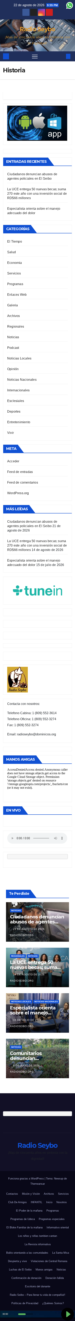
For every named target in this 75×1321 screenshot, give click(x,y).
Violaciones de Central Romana (49, 1261)
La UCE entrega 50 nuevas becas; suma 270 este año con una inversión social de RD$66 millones (37, 193)
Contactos (12, 1193)
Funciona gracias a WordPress (26, 1178)
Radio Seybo (37, 29)
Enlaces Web (17, 294)
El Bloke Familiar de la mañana (24, 1227)
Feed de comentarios (22, 482)
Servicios (14, 273)
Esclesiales (15, 401)
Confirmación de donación (26, 1277)
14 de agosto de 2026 (29, 974)
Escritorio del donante (37, 1286)
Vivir (10, 432)
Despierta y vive (17, 1261)
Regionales (15, 326)
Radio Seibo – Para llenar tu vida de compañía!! (37, 1294)
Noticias (13, 337)
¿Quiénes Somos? (53, 1303)
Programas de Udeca (22, 1219)
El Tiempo (14, 241)
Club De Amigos (17, 1202)
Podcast (13, 347)
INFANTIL (36, 1202)
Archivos (13, 316)
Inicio (49, 1202)
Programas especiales (52, 1219)
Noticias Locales (19, 358)
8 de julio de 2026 (27, 1065)
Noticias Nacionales (22, 379)
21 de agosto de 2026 (29, 929)
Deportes (14, 411)
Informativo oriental (58, 1227)
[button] (61, 56)
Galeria (12, 305)
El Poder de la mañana (29, 1210)
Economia (14, 262)
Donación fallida (54, 1277)
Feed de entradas (20, 472)
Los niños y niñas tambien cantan (37, 1235)
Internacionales (18, 390)
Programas (15, 284)
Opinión (13, 369)
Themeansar (37, 1183)
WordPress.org (18, 493)
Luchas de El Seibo (20, 1269)
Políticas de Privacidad (24, 1303)
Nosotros (61, 1202)
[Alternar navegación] (34, 56)
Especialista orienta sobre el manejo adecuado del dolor (33, 1013)
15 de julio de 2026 (27, 1020)
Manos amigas (44, 1269)
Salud (11, 252)
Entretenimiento (18, 422)
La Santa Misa (60, 1252)
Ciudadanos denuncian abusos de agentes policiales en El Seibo (37, 922)
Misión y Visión (31, 1193)
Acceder (13, 461)
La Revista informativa (38, 1244)
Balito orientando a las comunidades (27, 1252)
